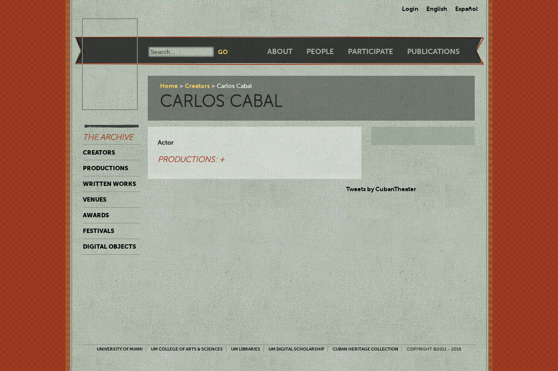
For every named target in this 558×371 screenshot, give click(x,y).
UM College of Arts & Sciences (187, 349)
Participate (370, 51)
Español (466, 8)
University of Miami (120, 349)
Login (410, 8)
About (280, 51)
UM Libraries (245, 349)
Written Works (109, 183)
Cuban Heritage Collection (365, 349)
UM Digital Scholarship (296, 349)
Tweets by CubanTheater (381, 189)
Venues (94, 199)
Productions (105, 168)
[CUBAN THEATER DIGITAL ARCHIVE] (102, 28)
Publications (433, 51)
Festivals (98, 230)
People (320, 51)
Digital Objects (109, 246)
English (436, 8)
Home (169, 85)
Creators (99, 152)
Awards (96, 215)
